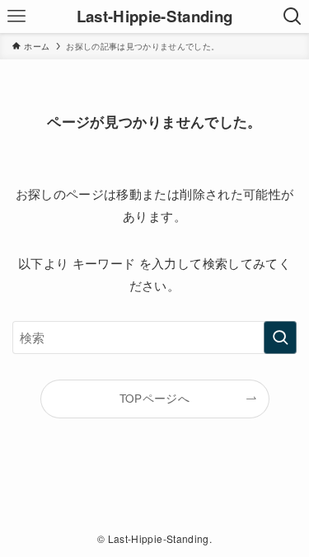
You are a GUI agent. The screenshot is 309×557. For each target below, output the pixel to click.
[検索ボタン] (292, 16)
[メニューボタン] (16, 16)
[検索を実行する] (280, 337)
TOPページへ (154, 398)
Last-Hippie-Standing (155, 17)
